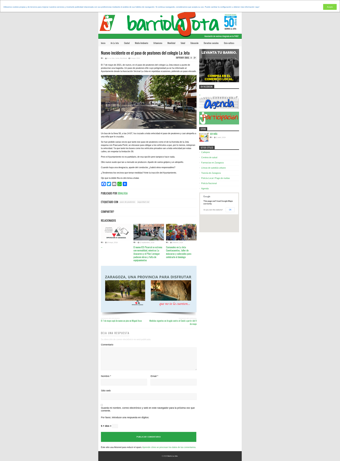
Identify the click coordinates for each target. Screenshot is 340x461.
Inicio (103, 43)
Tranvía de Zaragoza (211, 173)
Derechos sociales (211, 43)
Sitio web (106, 390)
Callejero (205, 152)
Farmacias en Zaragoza (212, 163)
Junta (117, 58)
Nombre (106, 376)
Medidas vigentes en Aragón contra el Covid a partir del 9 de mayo (173, 322)
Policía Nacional (209, 183)
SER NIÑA (213, 133)
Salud (183, 43)
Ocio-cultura (229, 43)
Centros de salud (209, 157)
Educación (194, 43)
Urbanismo (157, 43)
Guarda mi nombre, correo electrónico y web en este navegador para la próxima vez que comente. (148, 409)
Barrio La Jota (172, 456)
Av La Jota (115, 43)
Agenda (205, 188)
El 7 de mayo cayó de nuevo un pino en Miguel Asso (121, 320)
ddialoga (123, 193)
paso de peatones (127, 202)
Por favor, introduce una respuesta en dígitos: (125, 417)
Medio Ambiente (141, 43)
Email (154, 376)
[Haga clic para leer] (116, 232)
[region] (170, 6)
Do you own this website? (213, 210)
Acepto (330, 7)
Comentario (107, 344)
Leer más (265, 7)
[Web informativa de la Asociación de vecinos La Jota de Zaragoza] (170, 37)
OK (230, 210)
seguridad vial (143, 202)
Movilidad (171, 43)
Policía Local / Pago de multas (215, 178)
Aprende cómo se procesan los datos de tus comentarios (169, 447)
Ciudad (127, 43)
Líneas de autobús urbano (213, 168)
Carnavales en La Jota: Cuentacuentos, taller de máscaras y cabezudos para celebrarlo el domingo (178, 252)
